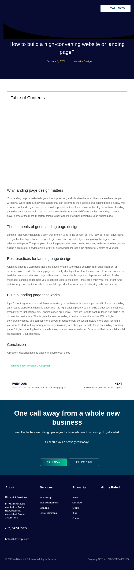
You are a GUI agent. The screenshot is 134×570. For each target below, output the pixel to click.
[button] (86, 8)
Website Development (39, 365)
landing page (18, 365)
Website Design (83, 61)
